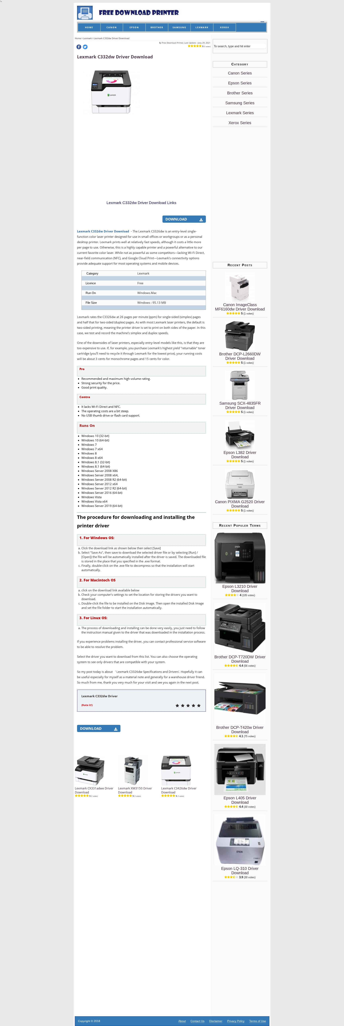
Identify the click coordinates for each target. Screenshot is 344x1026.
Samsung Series (239, 103)
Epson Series (240, 83)
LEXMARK (201, 27)
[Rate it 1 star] (177, 706)
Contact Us (197, 1021)
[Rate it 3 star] (188, 706)
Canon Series (240, 73)
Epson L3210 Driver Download (239, 588)
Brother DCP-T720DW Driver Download (240, 659)
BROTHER (156, 27)
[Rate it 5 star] (198, 706)
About (182, 1021)
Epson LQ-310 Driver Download (240, 870)
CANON (112, 27)
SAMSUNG (179, 27)
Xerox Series (240, 123)
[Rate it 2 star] (182, 706)
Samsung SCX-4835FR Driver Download (240, 405)
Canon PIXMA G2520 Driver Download (240, 504)
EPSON (134, 27)
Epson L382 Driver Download (240, 454)
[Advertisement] (176, 123)
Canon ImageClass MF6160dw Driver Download (240, 307)
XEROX (224, 27)
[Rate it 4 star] (193, 706)
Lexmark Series (240, 113)
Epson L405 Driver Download (240, 800)
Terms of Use (257, 1021)
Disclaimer (215, 1021)
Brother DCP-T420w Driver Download (240, 729)
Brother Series (240, 93)
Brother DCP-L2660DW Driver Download (240, 356)
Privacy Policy (235, 1021)
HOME (89, 27)
